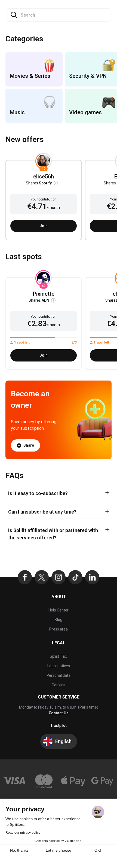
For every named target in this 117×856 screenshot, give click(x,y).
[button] (57, 183)
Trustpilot (58, 725)
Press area (58, 629)
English (63, 741)
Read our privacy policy (22, 833)
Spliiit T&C (58, 656)
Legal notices (58, 666)
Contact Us (59, 713)
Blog (58, 619)
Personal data (58, 675)
